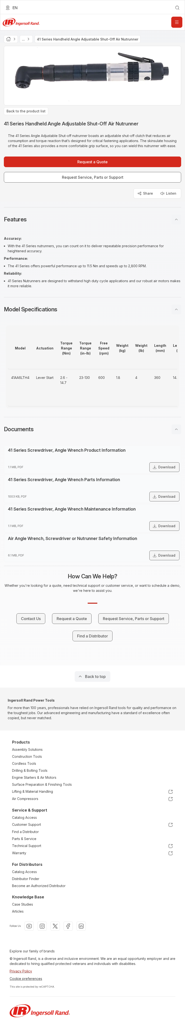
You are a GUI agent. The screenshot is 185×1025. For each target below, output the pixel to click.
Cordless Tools (24, 763)
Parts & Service (24, 839)
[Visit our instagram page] (42, 926)
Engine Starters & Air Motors (34, 777)
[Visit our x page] (55, 926)
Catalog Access (24, 817)
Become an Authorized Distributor (39, 886)
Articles (18, 911)
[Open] (176, 22)
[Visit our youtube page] (29, 926)
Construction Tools (27, 756)
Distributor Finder (25, 879)
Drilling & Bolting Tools (29, 770)
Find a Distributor (25, 832)
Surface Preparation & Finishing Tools (42, 784)
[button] (92, 219)
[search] (177, 7)
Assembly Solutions (27, 749)
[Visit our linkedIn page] (81, 926)
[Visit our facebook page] (68, 926)
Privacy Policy (21, 971)
